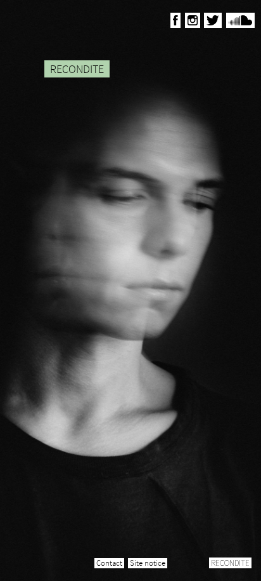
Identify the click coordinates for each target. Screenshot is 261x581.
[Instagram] (192, 20)
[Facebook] (175, 20)
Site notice (147, 563)
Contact (109, 563)
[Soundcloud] (240, 20)
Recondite (230, 563)
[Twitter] (213, 20)
